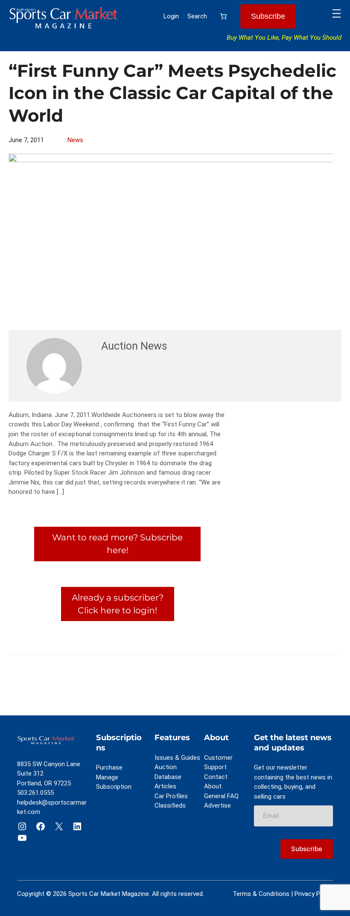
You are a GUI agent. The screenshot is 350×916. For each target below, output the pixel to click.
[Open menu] (337, 13)
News (75, 140)
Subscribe (268, 16)
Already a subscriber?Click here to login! (117, 604)
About (213, 786)
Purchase (109, 767)
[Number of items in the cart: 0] (224, 17)
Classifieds (170, 805)
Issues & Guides (177, 757)
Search (197, 16)
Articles (165, 786)
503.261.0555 (35, 792)
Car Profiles (171, 796)
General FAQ (221, 796)
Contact (216, 777)
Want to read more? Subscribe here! (117, 543)
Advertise (217, 805)
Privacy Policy (314, 894)
